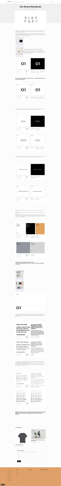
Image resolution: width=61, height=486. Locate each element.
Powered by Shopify (16, 483)
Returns (8, 477)
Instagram (17, 472)
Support (8, 475)
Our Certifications (10, 474)
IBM (24, 364)
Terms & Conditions (10, 476)
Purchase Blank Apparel (10, 473)
